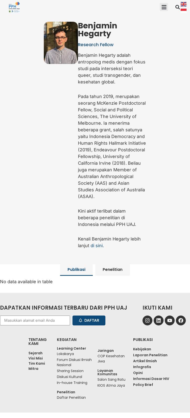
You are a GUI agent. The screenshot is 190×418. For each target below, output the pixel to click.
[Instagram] (147, 320)
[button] (164, 7)
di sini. (97, 245)
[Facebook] (181, 320)
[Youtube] (170, 320)
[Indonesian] (184, 10)
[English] (184, 3)
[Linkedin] (159, 320)
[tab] (76, 270)
